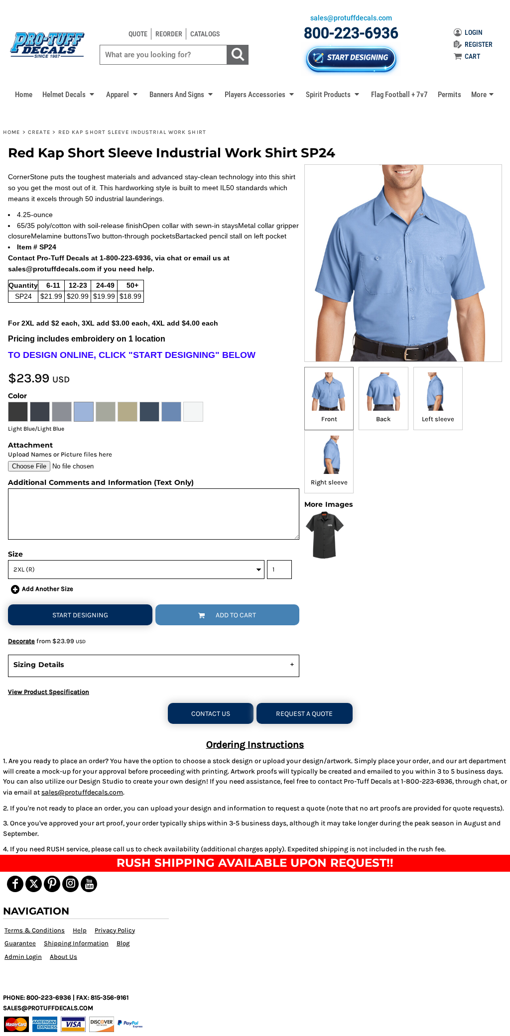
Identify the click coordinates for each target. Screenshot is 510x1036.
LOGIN (474, 32)
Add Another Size (47, 588)
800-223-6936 (351, 33)
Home (11, 132)
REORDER (168, 34)
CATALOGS (205, 34)
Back (383, 419)
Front (329, 419)
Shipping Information (76, 943)
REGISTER (479, 44)
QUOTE (137, 34)
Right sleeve (329, 482)
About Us (63, 956)
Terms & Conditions (34, 930)
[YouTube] (89, 884)
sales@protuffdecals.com (82, 792)
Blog (123, 943)
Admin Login (23, 956)
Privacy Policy (115, 930)
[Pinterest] (52, 884)
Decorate (21, 641)
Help (80, 930)
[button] (69, 94)
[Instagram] (70, 884)
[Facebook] (15, 884)
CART (472, 56)
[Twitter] (33, 884)
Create (39, 132)
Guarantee (20, 943)
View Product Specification (48, 691)
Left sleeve (438, 419)
